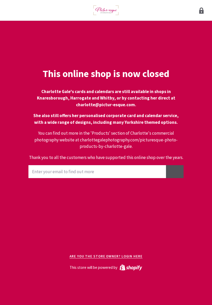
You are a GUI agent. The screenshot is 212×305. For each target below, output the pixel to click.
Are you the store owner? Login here (106, 256)
